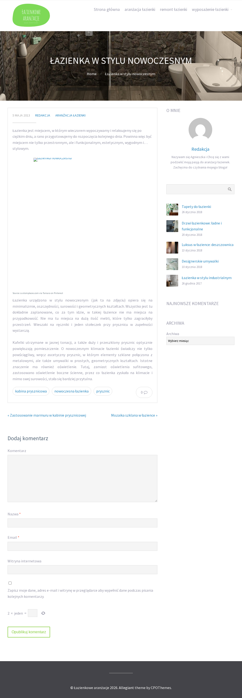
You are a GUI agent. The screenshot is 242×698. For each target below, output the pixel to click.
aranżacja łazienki (140, 9)
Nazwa (14, 514)
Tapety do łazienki (196, 206)
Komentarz (17, 450)
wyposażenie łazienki (210, 9)
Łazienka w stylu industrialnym (207, 277)
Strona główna (107, 9)
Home (92, 73)
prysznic (103, 391)
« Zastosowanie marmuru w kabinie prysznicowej (47, 415)
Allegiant (126, 687)
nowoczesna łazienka (71, 391)
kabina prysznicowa (31, 391)
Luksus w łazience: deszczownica (207, 244)
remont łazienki (173, 9)
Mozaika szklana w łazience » (134, 415)
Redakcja (42, 115)
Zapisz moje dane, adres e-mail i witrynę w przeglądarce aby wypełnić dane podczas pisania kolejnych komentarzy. (80, 593)
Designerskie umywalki (200, 261)
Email (13, 537)
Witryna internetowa (24, 561)
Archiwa (172, 333)
